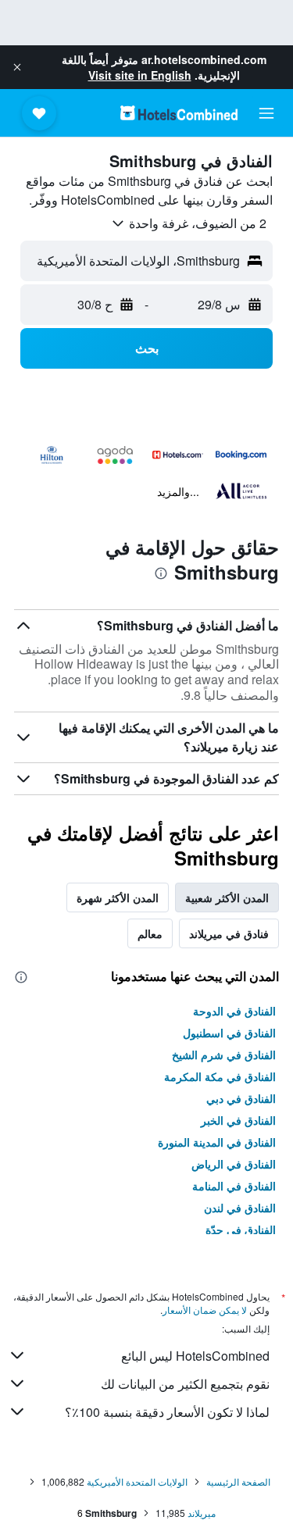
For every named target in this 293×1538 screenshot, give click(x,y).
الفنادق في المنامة (234, 1186)
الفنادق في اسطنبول (229, 1032)
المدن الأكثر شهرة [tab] (118, 897)
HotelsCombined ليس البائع (195, 1356)
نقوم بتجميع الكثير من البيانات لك (185, 1384)
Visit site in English (139, 75)
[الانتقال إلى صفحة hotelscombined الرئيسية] (179, 112)
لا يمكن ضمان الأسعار (205, 1309)
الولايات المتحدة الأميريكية (137, 1481)
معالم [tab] (150, 933)
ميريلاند (202, 1512)
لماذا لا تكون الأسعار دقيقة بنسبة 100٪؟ (167, 1412)
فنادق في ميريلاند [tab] (229, 933)
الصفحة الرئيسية (238, 1481)
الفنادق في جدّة (240, 1229)
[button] (17, 67)
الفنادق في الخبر (238, 1120)
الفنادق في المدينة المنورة (217, 1142)
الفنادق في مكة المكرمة (220, 1076)
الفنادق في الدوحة (234, 1011)
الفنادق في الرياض (233, 1164)
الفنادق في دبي (241, 1098)
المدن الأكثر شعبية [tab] (227, 897)
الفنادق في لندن (240, 1207)
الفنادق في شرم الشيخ (224, 1054)
